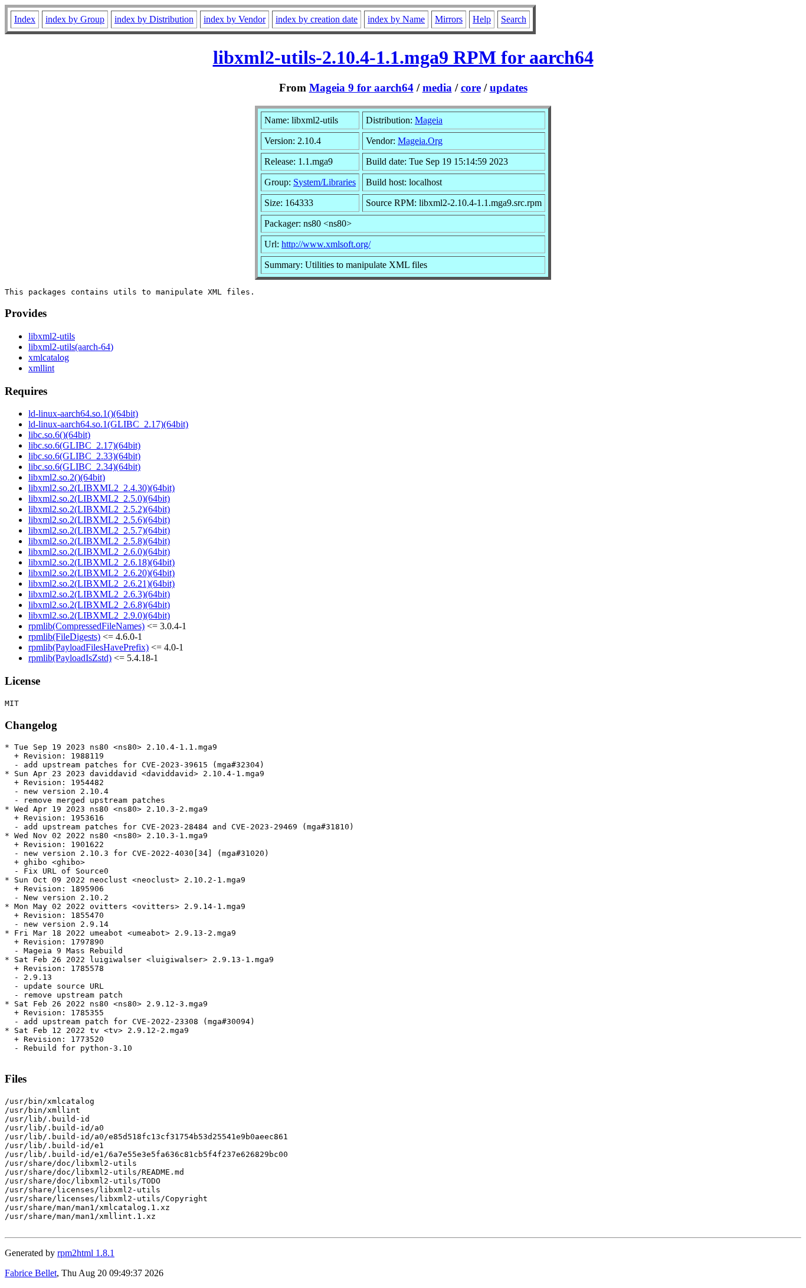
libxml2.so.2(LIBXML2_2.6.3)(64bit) (99, 594)
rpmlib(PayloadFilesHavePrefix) (88, 647)
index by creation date (317, 19)
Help (482, 19)
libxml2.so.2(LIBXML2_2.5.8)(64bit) (99, 541)
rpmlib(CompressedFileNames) (86, 626)
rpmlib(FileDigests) (64, 637)
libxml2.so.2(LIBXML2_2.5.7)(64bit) (99, 530)
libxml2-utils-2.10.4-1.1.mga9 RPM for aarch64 (403, 57)
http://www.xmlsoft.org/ (326, 244)
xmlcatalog (48, 357)
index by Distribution (154, 19)
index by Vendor (235, 19)
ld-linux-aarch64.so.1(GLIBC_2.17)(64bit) (108, 424)
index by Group (74, 19)
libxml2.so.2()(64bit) (66, 477)
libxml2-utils (51, 336)
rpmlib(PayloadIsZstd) (70, 658)
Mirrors (449, 19)
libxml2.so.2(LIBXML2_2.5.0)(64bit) (99, 498)
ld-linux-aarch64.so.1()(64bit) (83, 413)
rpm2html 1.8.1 (85, 1253)
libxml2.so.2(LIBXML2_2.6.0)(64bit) (99, 552)
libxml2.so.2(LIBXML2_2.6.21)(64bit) (101, 583)
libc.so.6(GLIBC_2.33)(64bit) (84, 456)
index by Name (396, 19)
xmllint (41, 368)
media (437, 87)
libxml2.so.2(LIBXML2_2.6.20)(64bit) (101, 573)
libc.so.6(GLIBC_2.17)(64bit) (84, 445)
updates (508, 87)
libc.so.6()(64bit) (59, 435)
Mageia (429, 120)
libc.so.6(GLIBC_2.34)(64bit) (84, 467)
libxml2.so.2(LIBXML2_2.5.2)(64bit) (99, 509)
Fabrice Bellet (31, 1273)
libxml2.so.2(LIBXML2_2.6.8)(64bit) (99, 605)
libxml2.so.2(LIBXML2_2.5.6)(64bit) (99, 520)
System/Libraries (324, 182)
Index (24, 19)
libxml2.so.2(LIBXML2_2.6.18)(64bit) (101, 562)
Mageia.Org (420, 141)
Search (513, 19)
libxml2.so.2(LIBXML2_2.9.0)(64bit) (99, 615)
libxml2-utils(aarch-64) (70, 347)
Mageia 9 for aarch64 (361, 87)
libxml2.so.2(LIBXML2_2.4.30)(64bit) (101, 488)
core (471, 87)
